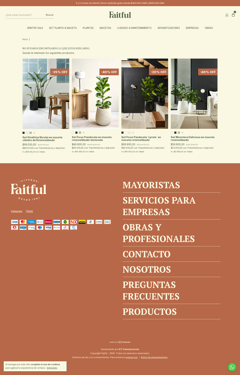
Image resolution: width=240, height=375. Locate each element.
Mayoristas (151, 185)
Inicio (25, 39)
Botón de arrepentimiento (154, 357)
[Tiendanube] (120, 342)
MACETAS (105, 27)
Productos (150, 311)
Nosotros (147, 269)
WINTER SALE (35, 27)
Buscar (50, 14)
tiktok (29, 211)
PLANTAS (88, 27)
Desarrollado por (120, 349)
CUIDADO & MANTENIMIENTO (134, 27)
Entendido (52, 368)
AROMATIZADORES (169, 27)
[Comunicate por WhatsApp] (232, 367)
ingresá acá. (131, 357)
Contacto (147, 254)
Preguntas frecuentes (151, 290)
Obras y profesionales (159, 232)
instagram (17, 211)
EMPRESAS (192, 27)
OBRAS (209, 27)
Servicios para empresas (159, 206)
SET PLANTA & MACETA (63, 27)
